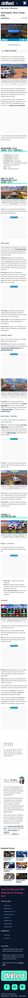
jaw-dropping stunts (20, 249)
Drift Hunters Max (8, 914)
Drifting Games (14, 8)
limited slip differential (7, 350)
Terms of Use (22, 996)
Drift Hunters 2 (8, 908)
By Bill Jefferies (5, 18)
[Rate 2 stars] (6, 745)
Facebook (14, 830)
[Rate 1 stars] (4, 745)
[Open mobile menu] (17, 3)
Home (2, 8)
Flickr (9, 830)
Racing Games (8, 923)
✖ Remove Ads (14, 217)
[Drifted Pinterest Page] (22, 987)
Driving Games (8, 926)
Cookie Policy (14, 996)
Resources (7, 935)
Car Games (7, 917)
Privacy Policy (5, 996)
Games (7, 8)
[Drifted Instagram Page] (14, 987)
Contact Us (7, 938)
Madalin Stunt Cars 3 (9, 911)
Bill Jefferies (13, 780)
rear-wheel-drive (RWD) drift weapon (10, 348)
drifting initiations (11, 432)
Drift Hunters (7, 905)
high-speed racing (7, 409)
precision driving (5, 411)
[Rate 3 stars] (8, 745)
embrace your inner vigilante (17, 105)
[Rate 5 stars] (12, 745)
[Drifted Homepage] (14, 975)
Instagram (6, 832)
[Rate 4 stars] (10, 745)
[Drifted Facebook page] (6, 987)
